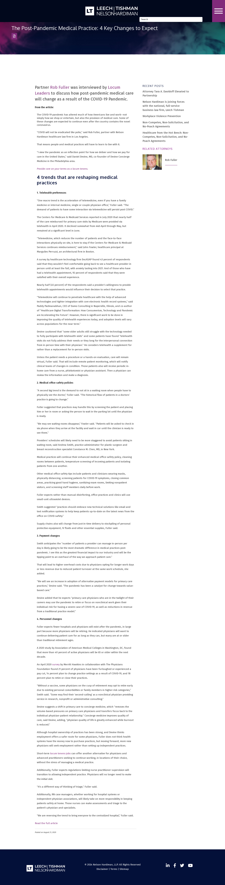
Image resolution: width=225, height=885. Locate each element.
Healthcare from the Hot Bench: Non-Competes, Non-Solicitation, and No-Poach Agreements (166, 137)
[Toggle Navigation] (218, 11)
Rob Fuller (60, 87)
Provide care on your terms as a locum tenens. (62, 168)
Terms (113, 869)
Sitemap (124, 869)
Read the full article (46, 823)
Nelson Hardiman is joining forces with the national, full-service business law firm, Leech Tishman (164, 106)
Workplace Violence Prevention (162, 116)
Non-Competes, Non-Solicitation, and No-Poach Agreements (166, 124)
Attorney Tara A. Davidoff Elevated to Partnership (166, 93)
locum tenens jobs (60, 753)
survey (56, 664)
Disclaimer (102, 869)
